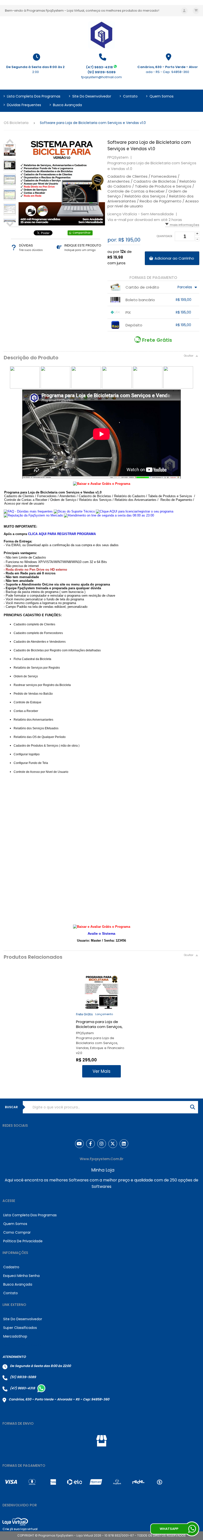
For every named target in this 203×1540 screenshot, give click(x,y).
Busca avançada (65, 104)
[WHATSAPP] (191, 1528)
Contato (128, 96)
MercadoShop (15, 1336)
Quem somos (160, 96)
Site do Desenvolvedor (90, 96)
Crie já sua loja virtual (20, 1529)
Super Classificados (20, 1327)
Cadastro (11, 1267)
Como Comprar (17, 1232)
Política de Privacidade (23, 1241)
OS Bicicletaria (16, 122)
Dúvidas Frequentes (22, 104)
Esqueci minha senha (21, 1275)
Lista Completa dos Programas (31, 96)
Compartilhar (82, 233)
